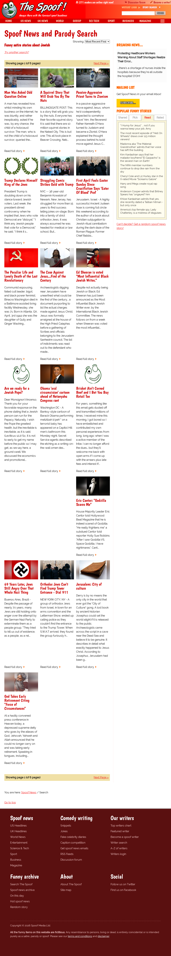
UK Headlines (18, 831)
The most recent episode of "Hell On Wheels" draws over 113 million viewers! (141, 136)
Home (8, 21)
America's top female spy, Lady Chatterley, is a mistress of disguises (140, 211)
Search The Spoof (21, 884)
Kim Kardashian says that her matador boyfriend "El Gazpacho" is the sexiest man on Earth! (140, 157)
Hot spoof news (20, 901)
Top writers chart (121, 825)
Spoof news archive (22, 890)
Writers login (118, 854)
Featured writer (120, 831)
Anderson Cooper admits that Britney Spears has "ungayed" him (141, 193)
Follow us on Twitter (123, 884)
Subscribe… (128, 103)
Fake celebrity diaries (73, 837)
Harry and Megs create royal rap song (138, 185)
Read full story (13, 151)
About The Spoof (71, 884)
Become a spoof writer (125, 837)
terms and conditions (80, 936)
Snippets (65, 825)
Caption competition (72, 842)
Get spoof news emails (74, 848)
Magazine (16, 865)
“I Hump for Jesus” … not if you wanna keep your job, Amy (137, 127)
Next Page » (101, 63)
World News (18, 837)
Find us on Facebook (123, 890)
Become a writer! (162, 2)
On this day (17, 895)
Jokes (64, 831)
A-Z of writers (119, 848)
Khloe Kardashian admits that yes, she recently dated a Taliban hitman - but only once (141, 202)
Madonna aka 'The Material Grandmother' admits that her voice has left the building (140, 147)
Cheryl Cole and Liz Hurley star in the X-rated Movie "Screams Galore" (141, 178)
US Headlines (18, 825)
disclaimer (103, 936)
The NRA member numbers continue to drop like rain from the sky (140, 168)
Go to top (10, 802)
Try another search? (16, 52)
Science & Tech (19, 848)
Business (15, 859)
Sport (13, 854)
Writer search (119, 842)
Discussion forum (136, 2)
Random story (19, 907)
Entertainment (18, 842)
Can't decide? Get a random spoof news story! (141, 226)
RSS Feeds (66, 854)
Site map (65, 890)
